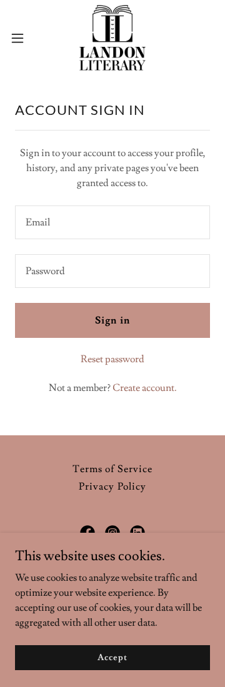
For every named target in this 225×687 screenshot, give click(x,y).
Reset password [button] (112, 359)
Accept (112, 657)
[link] (112, 38)
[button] (21, 38)
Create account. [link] (144, 388)
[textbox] (112, 222)
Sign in (112, 320)
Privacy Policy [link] (112, 486)
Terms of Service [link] (112, 469)
